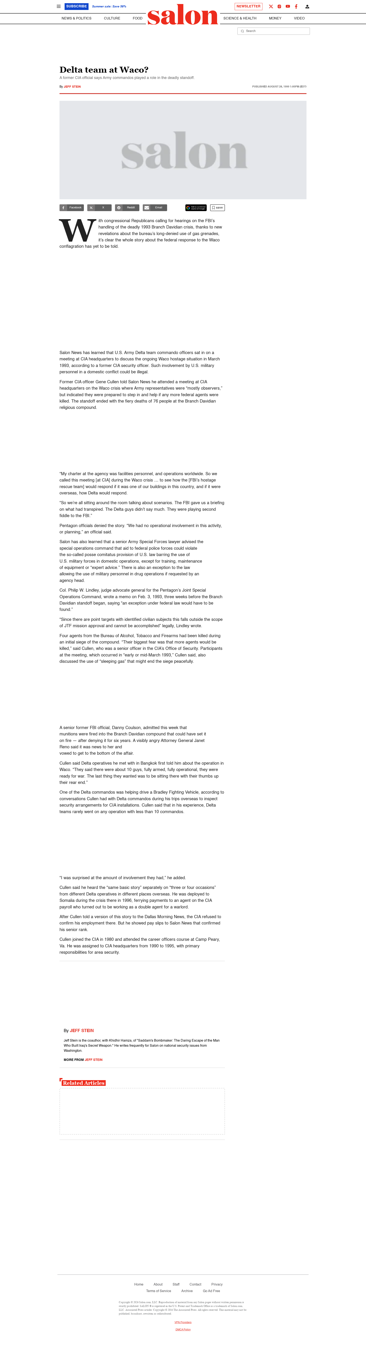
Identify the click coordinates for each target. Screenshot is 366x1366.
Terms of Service (158, 1291)
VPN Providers (183, 1322)
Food (138, 18)
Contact (195, 1284)
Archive (187, 1291)
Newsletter (249, 6)
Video (299, 18)
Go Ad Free (211, 1291)
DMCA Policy (183, 1330)
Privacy (217, 1284)
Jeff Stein (72, 86)
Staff (176, 1284)
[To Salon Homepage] (183, 14)
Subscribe (76, 6)
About (158, 1284)
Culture (112, 18)
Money (275, 18)
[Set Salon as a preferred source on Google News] (196, 207)
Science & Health (239, 18)
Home (138, 1284)
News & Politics (77, 18)
